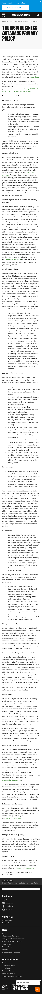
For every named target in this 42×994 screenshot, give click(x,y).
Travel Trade (6, 968)
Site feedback (7, 920)
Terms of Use (34, 77)
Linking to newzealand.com (12, 941)
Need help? (6, 923)
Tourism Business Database (12, 976)
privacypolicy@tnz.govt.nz (11, 780)
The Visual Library (8, 965)
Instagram (9, 903)
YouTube (8, 909)
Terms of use (6, 944)
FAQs (4, 933)
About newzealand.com (10, 936)
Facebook (9, 906)
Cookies (5, 950)
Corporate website (8, 974)
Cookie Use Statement (13, 260)
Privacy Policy (7, 947)
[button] (3, 15)
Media (4, 963)
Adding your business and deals (13, 939)
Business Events (8, 971)
